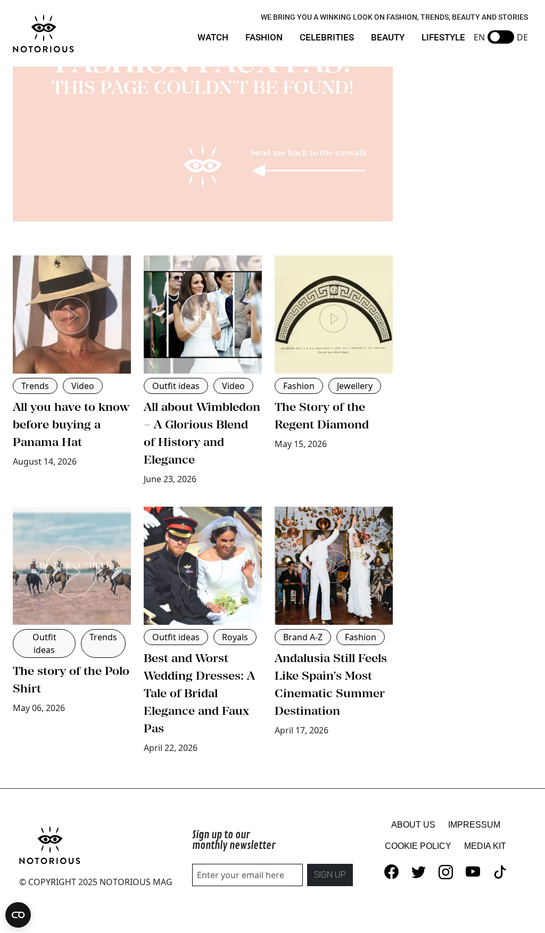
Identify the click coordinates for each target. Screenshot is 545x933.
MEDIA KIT (485, 846)
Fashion (299, 386)
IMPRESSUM (474, 824)
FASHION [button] (264, 37)
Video (82, 386)
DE (522, 37)
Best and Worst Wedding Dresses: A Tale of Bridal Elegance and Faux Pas (199, 693)
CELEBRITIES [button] (327, 37)
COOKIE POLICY (418, 846)
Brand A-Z (303, 637)
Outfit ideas (176, 386)
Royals (235, 637)
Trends (35, 386)
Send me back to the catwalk (308, 152)
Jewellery (355, 386)
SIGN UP (330, 875)
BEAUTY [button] (387, 37)
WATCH (212, 37)
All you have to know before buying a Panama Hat (71, 424)
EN (479, 37)
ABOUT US (413, 824)
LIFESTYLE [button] (443, 37)
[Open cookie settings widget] (18, 915)
